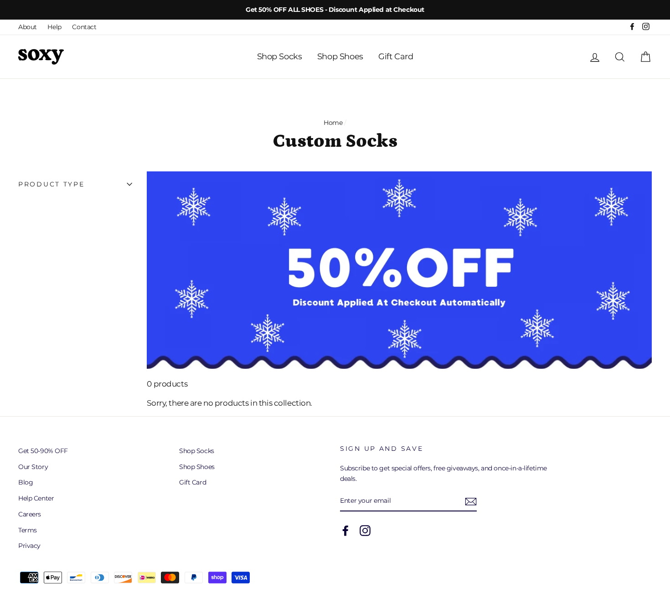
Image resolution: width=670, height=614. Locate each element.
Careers (29, 514)
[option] (335, 10)
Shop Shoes (340, 57)
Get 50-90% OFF (43, 451)
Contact (84, 27)
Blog (25, 482)
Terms (27, 530)
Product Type (51, 184)
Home (333, 123)
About (27, 27)
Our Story (33, 467)
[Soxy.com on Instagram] (365, 530)
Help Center (36, 498)
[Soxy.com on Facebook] (345, 530)
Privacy (29, 546)
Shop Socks (279, 57)
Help (54, 27)
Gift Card (395, 57)
